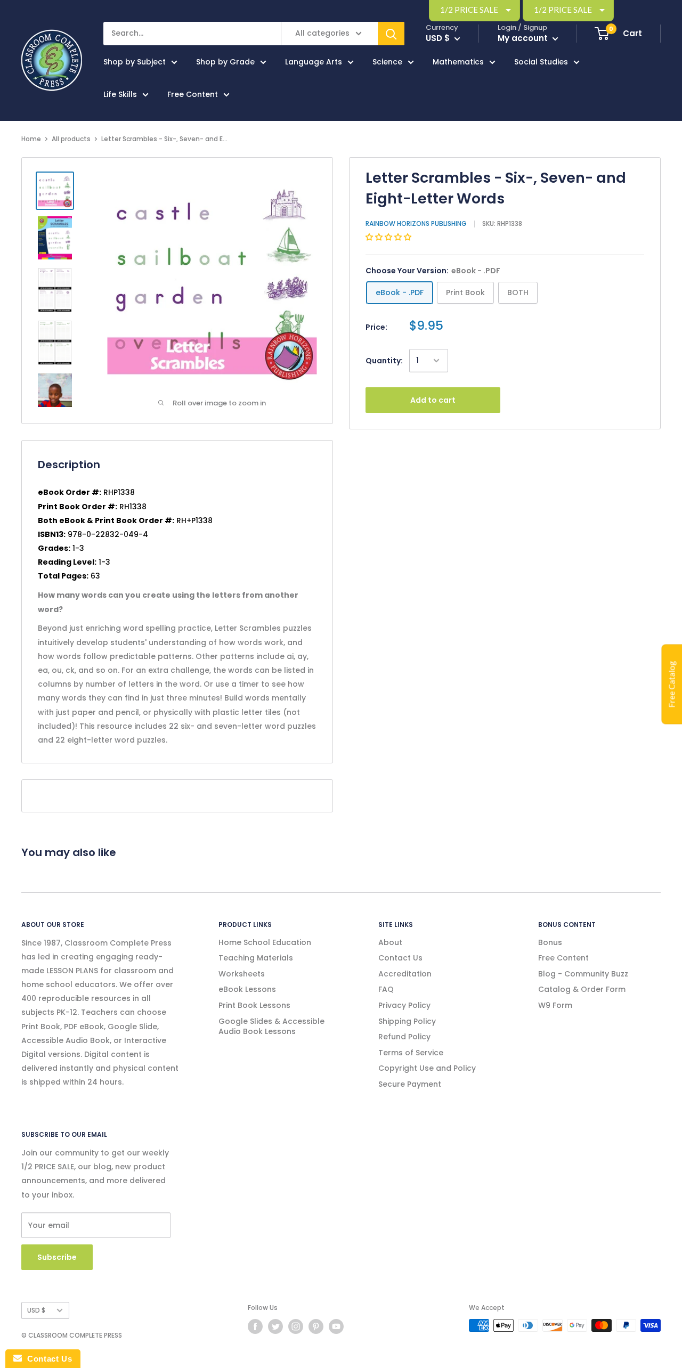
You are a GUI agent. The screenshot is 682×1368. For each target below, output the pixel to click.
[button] (389, 237)
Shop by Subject (134, 61)
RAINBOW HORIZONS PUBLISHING (416, 223)
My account (524, 38)
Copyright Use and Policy (427, 1068)
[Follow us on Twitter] (275, 1326)
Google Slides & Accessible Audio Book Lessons (271, 1026)
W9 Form (555, 1005)
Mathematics (458, 61)
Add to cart (433, 400)
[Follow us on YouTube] (336, 1326)
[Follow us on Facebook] (255, 1326)
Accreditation (405, 973)
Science (387, 61)
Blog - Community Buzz (583, 973)
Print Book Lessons (254, 1005)
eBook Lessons (247, 989)
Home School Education (264, 942)
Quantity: (384, 360)
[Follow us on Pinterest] (315, 1326)
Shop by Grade (225, 61)
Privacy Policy (404, 1005)
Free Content (192, 94)
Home (31, 138)
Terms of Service (410, 1052)
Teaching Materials (255, 957)
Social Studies (541, 61)
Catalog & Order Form (582, 989)
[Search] (391, 33)
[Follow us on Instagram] (295, 1326)
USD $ (36, 1310)
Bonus (550, 942)
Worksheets (241, 973)
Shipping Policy (407, 1021)
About (390, 942)
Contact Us (400, 957)
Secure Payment (409, 1084)
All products (71, 138)
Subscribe (57, 1257)
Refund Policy (404, 1036)
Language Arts (313, 61)
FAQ (386, 989)
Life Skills (120, 94)
